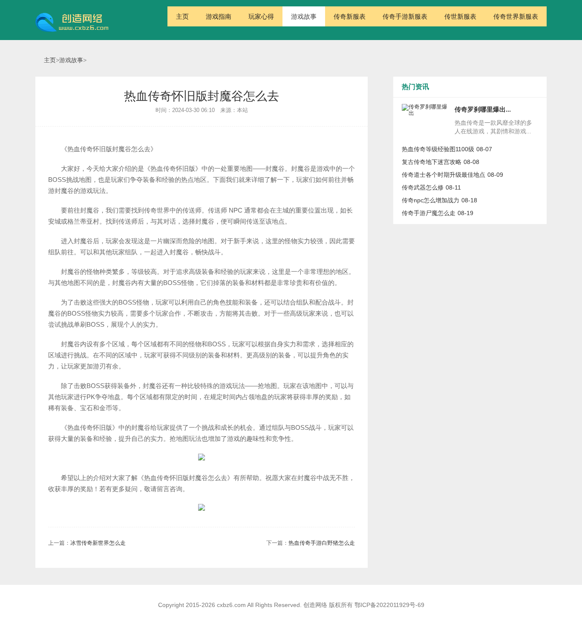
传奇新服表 (350, 16)
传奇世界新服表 (515, 16)
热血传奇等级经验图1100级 (438, 149)
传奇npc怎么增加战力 (430, 200)
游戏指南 (218, 16)
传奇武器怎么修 (423, 187)
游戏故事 (304, 16)
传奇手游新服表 (405, 16)
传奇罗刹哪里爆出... (483, 109)
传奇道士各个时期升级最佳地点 (443, 174)
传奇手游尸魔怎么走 (428, 213)
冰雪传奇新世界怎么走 (98, 543)
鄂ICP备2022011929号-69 (389, 604)
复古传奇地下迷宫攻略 (431, 161)
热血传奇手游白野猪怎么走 (321, 543)
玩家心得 (261, 16)
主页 (182, 16)
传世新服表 (460, 16)
